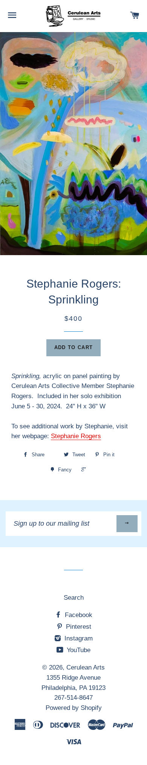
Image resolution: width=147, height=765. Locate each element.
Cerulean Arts (85, 667)
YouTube (77, 650)
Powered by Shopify (74, 707)
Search (74, 597)
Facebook (77, 615)
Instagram (78, 638)
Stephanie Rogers (76, 436)
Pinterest (77, 626)
